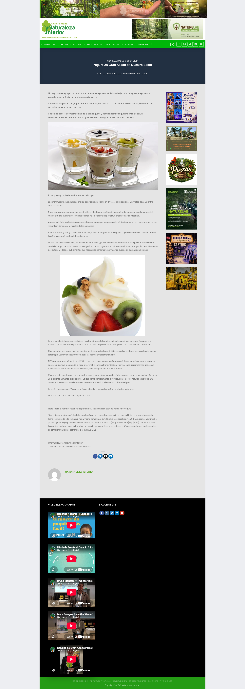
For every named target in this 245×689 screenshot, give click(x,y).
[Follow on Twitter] (190, 44)
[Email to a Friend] (105, 456)
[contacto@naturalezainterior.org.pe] (172, 44)
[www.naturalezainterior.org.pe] (57, 29)
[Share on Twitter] (100, 456)
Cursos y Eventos (114, 44)
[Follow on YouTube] (201, 44)
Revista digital (95, 44)
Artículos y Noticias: (72, 44)
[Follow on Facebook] (178, 44)
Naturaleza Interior (136, 74)
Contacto (130, 44)
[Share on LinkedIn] (110, 456)
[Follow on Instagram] (184, 44)
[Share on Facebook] (95, 456)
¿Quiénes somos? (50, 44)
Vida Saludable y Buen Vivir (122, 61)
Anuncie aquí (145, 44)
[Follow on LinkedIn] (195, 44)
